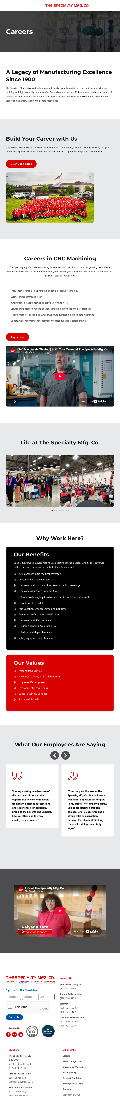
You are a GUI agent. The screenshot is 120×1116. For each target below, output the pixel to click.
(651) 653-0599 (68, 988)
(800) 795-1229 (68, 1025)
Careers (66, 1055)
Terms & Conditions (73, 1078)
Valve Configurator (72, 1061)
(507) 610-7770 (68, 1021)
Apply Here (17, 337)
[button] (52, 510)
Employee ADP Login (73, 1083)
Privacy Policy (69, 1072)
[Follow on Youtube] (14, 1034)
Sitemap (67, 1089)
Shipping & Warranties (74, 1066)
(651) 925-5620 (68, 1007)
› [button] (65, 755)
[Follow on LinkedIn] (20, 1034)
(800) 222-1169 (68, 1011)
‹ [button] (54, 755)
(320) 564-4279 (68, 998)
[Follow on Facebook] (8, 1034)
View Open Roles (21, 163)
